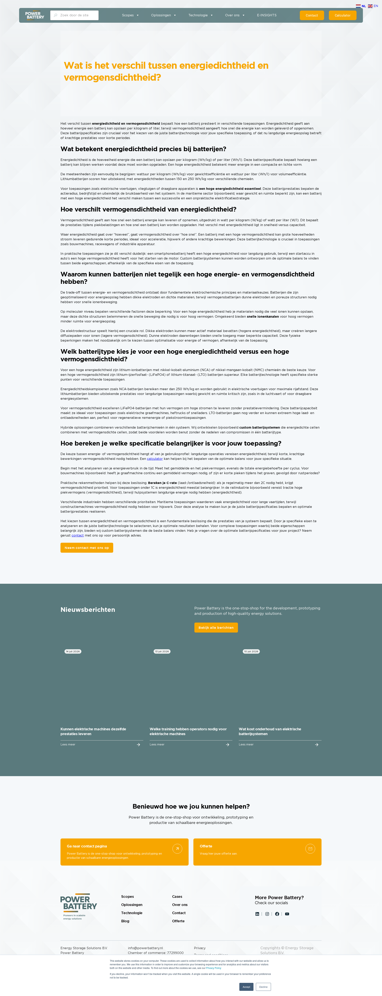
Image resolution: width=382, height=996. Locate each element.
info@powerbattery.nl (145, 948)
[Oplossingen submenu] (175, 15)
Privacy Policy (213, 968)
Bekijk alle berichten (216, 627)
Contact (312, 15)
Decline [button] (263, 986)
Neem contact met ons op (87, 547)
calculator (155, 458)
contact (78, 535)
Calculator (343, 15)
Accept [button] (246, 986)
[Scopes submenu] (137, 15)
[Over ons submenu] (243, 15)
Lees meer (67, 744)
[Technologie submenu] (211, 15)
